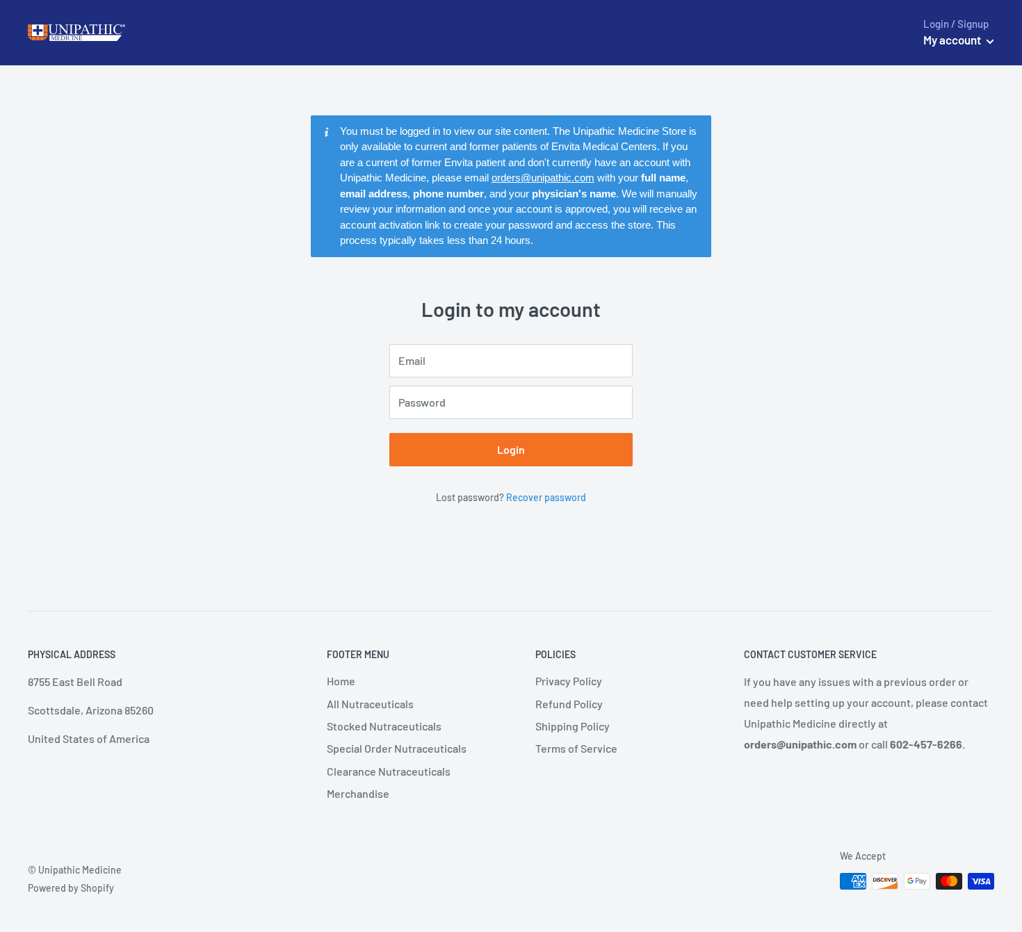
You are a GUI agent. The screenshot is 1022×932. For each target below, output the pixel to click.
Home (341, 680)
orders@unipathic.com (543, 177)
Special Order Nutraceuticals (397, 748)
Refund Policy (569, 703)
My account (953, 40)
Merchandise (358, 793)
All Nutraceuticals (370, 703)
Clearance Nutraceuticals (389, 771)
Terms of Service (576, 748)
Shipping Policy (572, 726)
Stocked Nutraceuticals (384, 726)
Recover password (546, 497)
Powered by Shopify (71, 888)
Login (511, 449)
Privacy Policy (568, 680)
